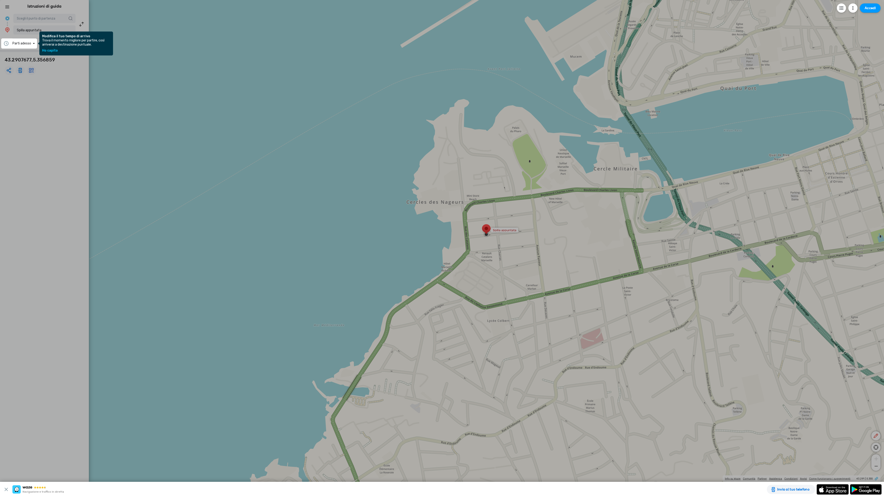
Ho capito (50, 50)
